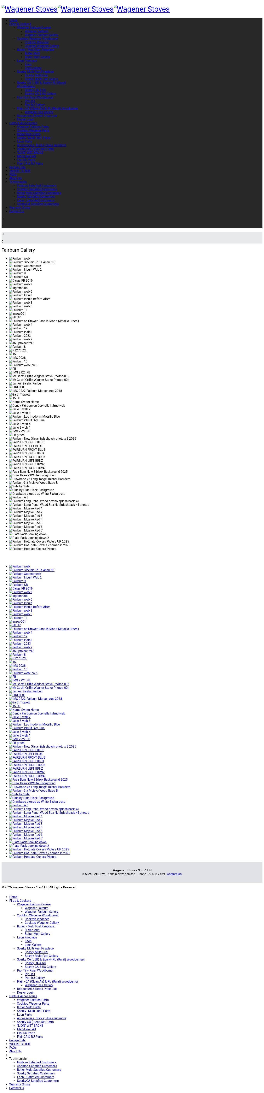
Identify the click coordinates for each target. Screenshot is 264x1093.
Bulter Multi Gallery (37, 57)
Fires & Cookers (20, 24)
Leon (28, 64)
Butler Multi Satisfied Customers (39, 193)
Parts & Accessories (23, 123)
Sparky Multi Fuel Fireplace (35, 71)
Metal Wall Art (26, 156)
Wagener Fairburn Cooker (34, 27)
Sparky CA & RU (35, 90)
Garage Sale (17, 167)
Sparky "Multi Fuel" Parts (33, 138)
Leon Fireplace (27, 60)
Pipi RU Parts (26, 160)
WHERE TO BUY (20, 171)
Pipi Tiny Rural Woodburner (35, 97)
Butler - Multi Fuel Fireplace (35, 49)
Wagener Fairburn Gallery (41, 35)
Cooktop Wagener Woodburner (37, 38)
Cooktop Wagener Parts (33, 130)
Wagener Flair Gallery (39, 112)
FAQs (13, 174)
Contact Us (16, 211)
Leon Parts (24, 141)
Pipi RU (30, 101)
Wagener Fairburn (36, 31)
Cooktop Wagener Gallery (42, 46)
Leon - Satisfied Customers (35, 200)
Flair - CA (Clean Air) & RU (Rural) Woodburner (47, 108)
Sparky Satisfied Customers (36, 196)
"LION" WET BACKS (30, 152)
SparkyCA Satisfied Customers (38, 204)
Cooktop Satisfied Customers (37, 189)
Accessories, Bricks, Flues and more (41, 145)
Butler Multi (32, 53)
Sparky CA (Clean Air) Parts (35, 149)
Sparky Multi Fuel (36, 75)
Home (13, 20)
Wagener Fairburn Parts (33, 127)
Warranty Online (19, 207)
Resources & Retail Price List (37, 116)
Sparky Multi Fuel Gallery (41, 79)
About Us (15, 178)
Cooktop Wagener (37, 42)
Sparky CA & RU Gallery (40, 94)
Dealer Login (25, 119)
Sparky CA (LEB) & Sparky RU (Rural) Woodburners (51, 959)
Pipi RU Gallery (35, 105)
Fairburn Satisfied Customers (36, 185)
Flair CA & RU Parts (30, 163)
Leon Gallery (33, 68)
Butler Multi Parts (29, 134)
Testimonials (18, 182)
